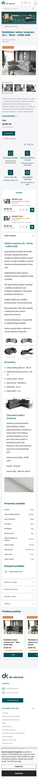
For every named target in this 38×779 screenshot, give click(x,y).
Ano (32, 529)
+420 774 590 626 (12, 693)
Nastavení (19, 766)
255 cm (31, 514)
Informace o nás (7, 743)
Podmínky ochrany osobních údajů (13, 733)
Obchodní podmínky (8, 730)
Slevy (3, 723)
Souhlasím (19, 773)
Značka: (5, 41)
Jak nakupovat (7, 726)
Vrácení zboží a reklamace (10, 720)
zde (19, 761)
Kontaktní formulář (12, 700)
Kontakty (5, 713)
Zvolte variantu (8, 133)
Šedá (32, 519)
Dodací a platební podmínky (11, 716)
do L (32, 524)
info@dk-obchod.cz (12, 688)
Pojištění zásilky (7, 736)
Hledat (33, 8)
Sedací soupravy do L (16, 571)
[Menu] (35, 2)
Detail (13, 655)
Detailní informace (8, 116)
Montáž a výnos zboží (9, 740)
